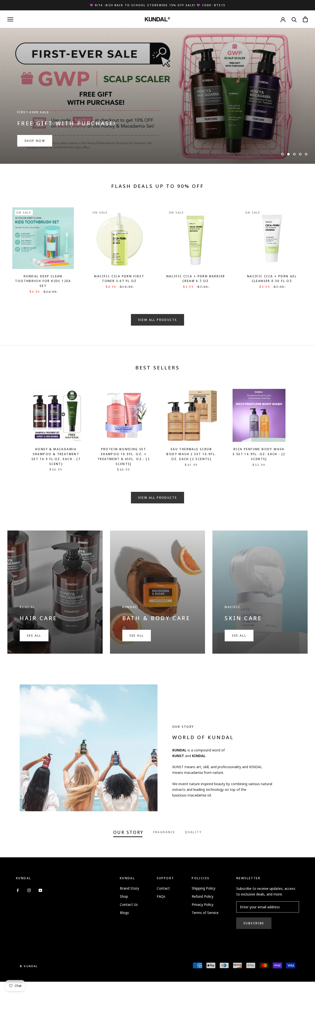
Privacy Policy (202, 904)
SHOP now (34, 141)
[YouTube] (40, 890)
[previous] (15, 425)
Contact (163, 888)
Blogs (124, 912)
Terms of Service (205, 912)
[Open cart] (305, 19)
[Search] (294, 19)
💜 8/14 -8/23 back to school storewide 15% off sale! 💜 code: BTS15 (157, 5)
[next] (299, 425)
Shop (124, 896)
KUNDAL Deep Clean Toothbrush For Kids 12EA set (43, 281)
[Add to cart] (68, 212)
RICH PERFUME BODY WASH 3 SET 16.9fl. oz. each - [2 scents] (259, 454)
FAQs (161, 896)
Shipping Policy (203, 888)
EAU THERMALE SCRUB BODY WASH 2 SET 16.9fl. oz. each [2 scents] (191, 454)
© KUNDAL (29, 966)
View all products (157, 320)
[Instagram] (29, 890)
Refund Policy (202, 896)
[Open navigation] (10, 19)
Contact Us (129, 904)
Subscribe (253, 923)
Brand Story (129, 888)
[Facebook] (17, 890)
